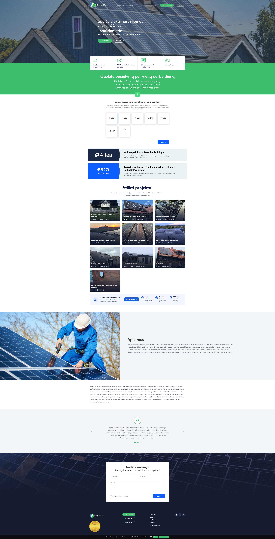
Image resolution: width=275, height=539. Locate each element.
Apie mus (131, 5)
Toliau (162, 142)
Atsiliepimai (141, 5)
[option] (137, 31)
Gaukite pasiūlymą (105, 40)
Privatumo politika (123, 496)
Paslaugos (120, 5)
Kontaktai (153, 5)
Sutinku (156, 536)
